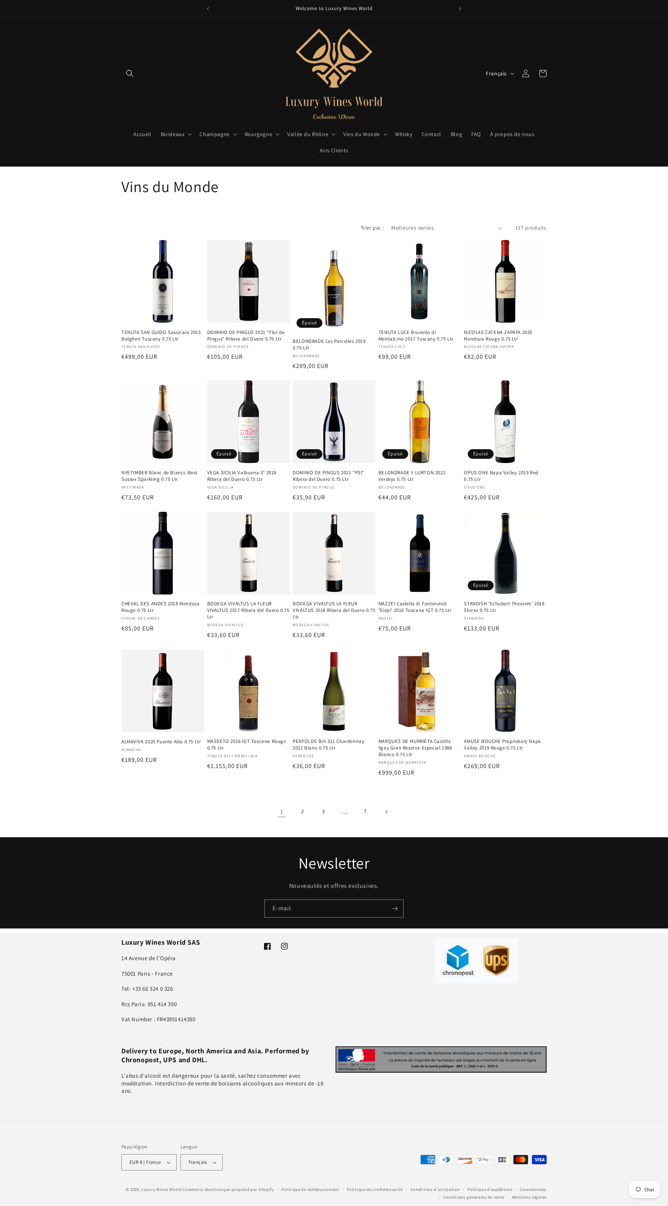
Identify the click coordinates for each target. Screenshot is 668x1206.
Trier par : (372, 227)
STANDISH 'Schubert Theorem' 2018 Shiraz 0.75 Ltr (504, 607)
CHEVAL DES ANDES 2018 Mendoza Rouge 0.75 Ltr (160, 607)
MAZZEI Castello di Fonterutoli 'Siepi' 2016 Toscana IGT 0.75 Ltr (415, 607)
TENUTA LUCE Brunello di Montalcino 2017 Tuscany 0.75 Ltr (415, 335)
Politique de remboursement (310, 1189)
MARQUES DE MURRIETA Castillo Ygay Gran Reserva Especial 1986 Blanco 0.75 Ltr (415, 748)
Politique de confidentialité (375, 1189)
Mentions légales (529, 1197)
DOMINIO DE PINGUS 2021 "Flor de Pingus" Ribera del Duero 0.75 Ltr (246, 335)
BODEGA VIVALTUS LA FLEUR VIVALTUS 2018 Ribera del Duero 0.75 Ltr (334, 610)
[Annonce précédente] (207, 8)
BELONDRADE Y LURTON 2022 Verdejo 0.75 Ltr (411, 476)
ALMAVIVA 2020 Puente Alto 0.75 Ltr (161, 742)
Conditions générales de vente (473, 1197)
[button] (129, 73)
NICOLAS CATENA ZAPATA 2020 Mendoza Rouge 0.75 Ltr (498, 335)
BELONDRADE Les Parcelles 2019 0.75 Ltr (329, 344)
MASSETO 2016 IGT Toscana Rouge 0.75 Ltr (246, 744)
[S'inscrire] (394, 908)
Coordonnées (533, 1189)
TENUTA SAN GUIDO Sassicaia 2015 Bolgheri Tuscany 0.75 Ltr (161, 335)
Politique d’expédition (489, 1189)
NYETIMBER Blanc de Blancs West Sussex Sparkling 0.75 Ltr (159, 476)
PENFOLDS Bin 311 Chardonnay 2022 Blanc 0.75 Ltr (328, 744)
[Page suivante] (386, 811)
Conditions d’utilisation (435, 1189)
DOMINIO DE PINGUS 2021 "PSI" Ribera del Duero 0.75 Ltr (328, 476)
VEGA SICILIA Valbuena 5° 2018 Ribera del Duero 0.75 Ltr (241, 476)
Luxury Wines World (161, 1189)
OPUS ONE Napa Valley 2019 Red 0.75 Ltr (501, 476)
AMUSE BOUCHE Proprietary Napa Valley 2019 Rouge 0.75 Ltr (502, 744)
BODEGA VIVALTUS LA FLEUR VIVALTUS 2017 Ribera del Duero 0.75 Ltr (248, 610)
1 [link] (281, 811)
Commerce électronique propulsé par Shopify (228, 1189)
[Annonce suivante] (460, 8)
